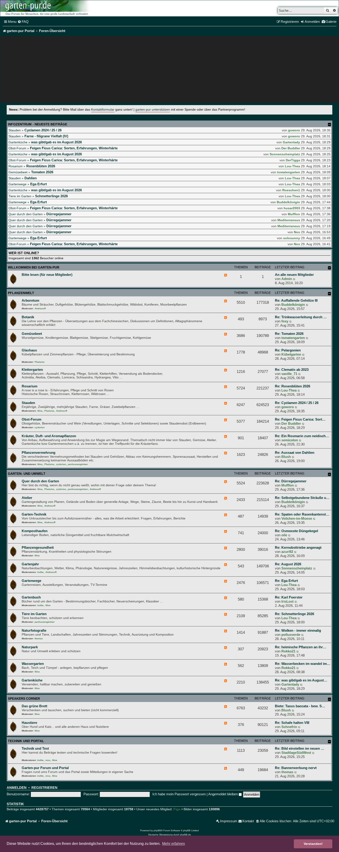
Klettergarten (32, 369)
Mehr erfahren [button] (173, 844)
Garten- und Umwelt (26, 473)
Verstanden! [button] (313, 844)
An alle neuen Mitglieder (294, 275)
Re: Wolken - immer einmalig (298, 630)
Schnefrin (289, 727)
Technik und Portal (26, 741)
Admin (286, 279)
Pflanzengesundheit (38, 547)
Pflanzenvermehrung (38, 452)
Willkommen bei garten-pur (33, 267)
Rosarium (16, 166)
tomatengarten (288, 172)
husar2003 (292, 208)
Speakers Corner (24, 698)
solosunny (291, 238)
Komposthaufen (35, 531)
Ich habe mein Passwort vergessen (179, 794)
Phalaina (40, 362)
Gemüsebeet (18, 172)
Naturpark (30, 647)
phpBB (157, 830)
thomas (39, 638)
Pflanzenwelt (21, 293)
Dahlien (30, 178)
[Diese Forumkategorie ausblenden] (329, 268)
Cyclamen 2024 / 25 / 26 (43, 130)
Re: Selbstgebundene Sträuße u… (302, 498)
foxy (284, 321)
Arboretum (30, 300)
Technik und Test (35, 748)
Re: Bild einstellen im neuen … (299, 748)
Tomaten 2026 (42, 172)
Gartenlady (291, 142)
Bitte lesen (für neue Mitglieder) (47, 275)
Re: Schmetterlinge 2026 (294, 614)
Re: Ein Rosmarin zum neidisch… (302, 436)
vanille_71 (289, 374)
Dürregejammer (58, 214)
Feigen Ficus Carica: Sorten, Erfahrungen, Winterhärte (74, 148)
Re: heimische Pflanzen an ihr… (300, 647)
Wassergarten (33, 664)
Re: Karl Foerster (289, 597)
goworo (294, 130)
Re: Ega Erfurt (286, 581)
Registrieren (44, 788)
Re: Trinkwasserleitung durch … (301, 317)
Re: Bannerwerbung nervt (296, 768)
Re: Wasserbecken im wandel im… (302, 664)
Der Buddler (290, 148)
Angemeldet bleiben (223, 794)
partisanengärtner (78, 464)
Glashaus (29, 350)
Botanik (28, 317)
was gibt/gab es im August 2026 (56, 142)
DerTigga (293, 160)
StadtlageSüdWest (296, 753)
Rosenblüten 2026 (40, 166)
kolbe (40, 572)
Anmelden (17, 788)
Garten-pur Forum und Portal (45, 768)
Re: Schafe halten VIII (292, 723)
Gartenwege (18, 184)
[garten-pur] (46, 8)
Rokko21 (288, 651)
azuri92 (287, 552)
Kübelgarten (291, 354)
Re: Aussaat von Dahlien (294, 452)
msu (47, 760)
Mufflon (294, 214)
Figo (177, 809)
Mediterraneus (288, 220)
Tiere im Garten (20, 196)
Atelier (27, 498)
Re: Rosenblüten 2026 (292, 386)
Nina (39, 411)
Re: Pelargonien (288, 350)
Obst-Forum (17, 148)
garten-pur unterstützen (152, 109)
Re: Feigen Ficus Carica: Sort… (300, 419)
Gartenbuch (31, 597)
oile (284, 535)
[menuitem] (23, 22)
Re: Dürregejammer (290, 481)
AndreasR (40, 308)
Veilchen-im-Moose (296, 518)
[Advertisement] (169, 70)
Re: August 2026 (288, 564)
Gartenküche (18, 142)
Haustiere (29, 723)
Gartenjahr (30, 564)
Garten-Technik (34, 514)
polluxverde (290, 635)
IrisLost (287, 601)
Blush (286, 457)
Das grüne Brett (34, 706)
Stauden (15, 130)
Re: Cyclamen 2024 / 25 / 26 (296, 403)
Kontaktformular (102, 109)
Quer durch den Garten (26, 214)
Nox (297, 232)
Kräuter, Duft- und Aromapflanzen (49, 436)
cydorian (40, 427)
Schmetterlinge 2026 (51, 196)
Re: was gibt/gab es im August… (301, 680)
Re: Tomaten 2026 (289, 334)
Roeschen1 (291, 190)
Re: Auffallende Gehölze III (296, 300)
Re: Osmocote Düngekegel (296, 531)
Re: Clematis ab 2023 (292, 369)
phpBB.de (185, 834)
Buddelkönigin (288, 202)
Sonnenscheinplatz (285, 154)
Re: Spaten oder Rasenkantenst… (302, 514)
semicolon (289, 440)
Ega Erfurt (38, 184)
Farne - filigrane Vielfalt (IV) (46, 136)
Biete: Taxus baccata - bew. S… (300, 706)
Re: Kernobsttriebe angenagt (298, 547)
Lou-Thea (292, 166)
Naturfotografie (34, 630)
